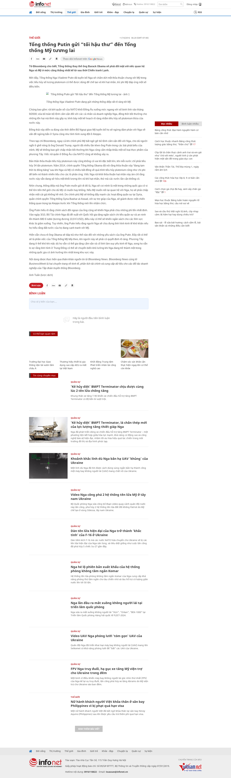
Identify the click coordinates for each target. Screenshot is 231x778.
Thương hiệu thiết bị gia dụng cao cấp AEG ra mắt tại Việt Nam (73, 365)
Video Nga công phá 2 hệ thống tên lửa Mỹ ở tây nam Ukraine (108, 497)
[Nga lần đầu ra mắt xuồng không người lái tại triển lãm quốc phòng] (48, 610)
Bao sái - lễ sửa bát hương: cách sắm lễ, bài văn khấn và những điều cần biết (178, 224)
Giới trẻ (98, 12)
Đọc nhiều (166, 123)
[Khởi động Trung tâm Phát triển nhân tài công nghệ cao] (104, 348)
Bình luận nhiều (190, 123)
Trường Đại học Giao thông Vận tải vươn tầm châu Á (41, 365)
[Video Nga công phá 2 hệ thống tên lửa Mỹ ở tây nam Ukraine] (48, 502)
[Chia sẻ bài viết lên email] (44, 58)
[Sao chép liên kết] (50, 58)
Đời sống (41, 12)
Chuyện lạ (129, 12)
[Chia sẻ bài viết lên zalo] (37, 58)
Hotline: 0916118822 (146, 4)
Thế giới (71, 12)
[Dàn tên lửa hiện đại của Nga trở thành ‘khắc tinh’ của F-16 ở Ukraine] (48, 538)
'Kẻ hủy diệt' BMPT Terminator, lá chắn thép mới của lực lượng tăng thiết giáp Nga (109, 424)
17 (193, 144)
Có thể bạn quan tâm (44, 333)
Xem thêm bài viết (88, 728)
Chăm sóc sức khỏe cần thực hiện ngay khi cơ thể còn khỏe (134, 365)
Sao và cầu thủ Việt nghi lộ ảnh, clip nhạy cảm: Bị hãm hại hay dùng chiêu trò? (176, 213)
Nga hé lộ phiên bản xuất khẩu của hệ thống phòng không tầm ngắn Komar (105, 569)
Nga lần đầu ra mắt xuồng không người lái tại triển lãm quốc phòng (106, 605)
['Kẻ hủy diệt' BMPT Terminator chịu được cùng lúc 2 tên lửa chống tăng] (48, 394)
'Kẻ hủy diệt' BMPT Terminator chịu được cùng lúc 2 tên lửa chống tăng (107, 388)
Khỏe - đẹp (113, 12)
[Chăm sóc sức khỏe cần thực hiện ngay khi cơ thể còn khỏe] (134, 348)
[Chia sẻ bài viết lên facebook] (31, 58)
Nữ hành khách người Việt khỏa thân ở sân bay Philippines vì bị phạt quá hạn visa (107, 704)
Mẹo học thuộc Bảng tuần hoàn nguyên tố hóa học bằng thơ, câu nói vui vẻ (177, 202)
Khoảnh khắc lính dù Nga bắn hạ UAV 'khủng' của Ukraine (109, 460)
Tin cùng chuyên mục (44, 375)
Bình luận (36, 285)
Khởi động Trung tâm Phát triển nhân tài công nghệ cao (103, 365)
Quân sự (143, 12)
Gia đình (85, 12)
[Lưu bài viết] (56, 58)
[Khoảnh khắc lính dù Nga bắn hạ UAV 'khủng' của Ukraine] (48, 466)
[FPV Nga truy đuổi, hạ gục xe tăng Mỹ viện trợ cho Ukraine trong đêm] (48, 676)
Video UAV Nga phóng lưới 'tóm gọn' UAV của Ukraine (106, 638)
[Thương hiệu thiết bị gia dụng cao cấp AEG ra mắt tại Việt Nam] (73, 348)
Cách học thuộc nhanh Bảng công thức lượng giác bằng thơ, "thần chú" (175, 143)
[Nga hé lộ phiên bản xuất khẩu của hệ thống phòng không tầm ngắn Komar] (48, 574)
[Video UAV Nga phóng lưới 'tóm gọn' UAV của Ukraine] (48, 643)
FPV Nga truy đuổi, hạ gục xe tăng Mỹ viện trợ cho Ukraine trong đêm (106, 671)
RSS (200, 12)
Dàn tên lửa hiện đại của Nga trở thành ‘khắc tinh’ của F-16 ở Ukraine (106, 533)
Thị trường (56, 12)
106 (164, 180)
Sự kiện (157, 12)
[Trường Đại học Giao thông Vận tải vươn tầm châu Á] (43, 348)
